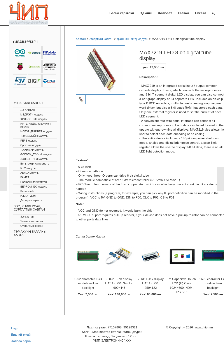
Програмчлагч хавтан (33, 182)
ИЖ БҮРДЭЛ (28, 195)
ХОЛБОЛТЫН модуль (33, 119)
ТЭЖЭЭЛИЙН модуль (33, 136)
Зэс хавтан (27, 216)
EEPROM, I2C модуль (33, 186)
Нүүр (14, 328)
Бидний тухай (21, 334)
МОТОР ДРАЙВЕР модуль (36, 131)
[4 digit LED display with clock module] (220, 179)
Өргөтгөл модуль (30, 145)
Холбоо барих (21, 341)
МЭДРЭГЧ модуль (31, 114)
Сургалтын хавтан (31, 225)
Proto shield (27, 191)
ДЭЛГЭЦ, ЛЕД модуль (33, 159)
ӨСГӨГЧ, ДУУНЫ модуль (36, 154)
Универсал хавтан (31, 221)
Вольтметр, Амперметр (34, 163)
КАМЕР (24, 177)
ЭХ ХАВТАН (27, 110)
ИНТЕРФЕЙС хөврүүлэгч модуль (35, 125)
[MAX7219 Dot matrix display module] (3, 179)
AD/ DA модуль (29, 172)
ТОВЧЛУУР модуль (32, 149)
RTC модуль (27, 168)
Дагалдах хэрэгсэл (31, 200)
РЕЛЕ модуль (28, 140)
